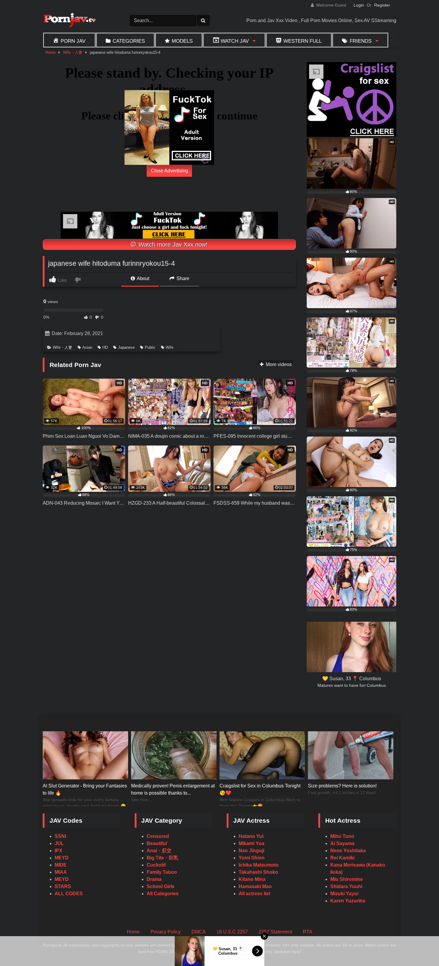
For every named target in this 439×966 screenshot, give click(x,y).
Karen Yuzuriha (347, 900)
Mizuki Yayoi (344, 893)
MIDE (61, 864)
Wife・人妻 (72, 52)
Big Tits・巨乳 (162, 857)
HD (105, 347)
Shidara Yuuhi (346, 886)
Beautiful (157, 843)
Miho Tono (342, 836)
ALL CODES (69, 893)
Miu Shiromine (346, 879)
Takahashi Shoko (258, 872)
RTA (307, 931)
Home (50, 52)
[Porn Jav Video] (69, 20)
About (142, 278)
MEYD (62, 857)
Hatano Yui (251, 836)
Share (182, 278)
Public (150, 347)
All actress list (254, 893)
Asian (87, 347)
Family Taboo (162, 872)
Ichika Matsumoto (259, 864)
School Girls (160, 886)
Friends (361, 41)
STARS (63, 886)
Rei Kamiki (342, 857)
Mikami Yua (251, 843)
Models (182, 41)
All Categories (163, 893)
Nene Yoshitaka (348, 850)
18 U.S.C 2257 (232, 931)
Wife (170, 347)
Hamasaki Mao (255, 886)
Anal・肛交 (159, 850)
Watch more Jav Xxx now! (172, 244)
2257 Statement (275, 931)
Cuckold (156, 864)
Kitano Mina (252, 879)
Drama (154, 879)
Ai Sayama (342, 843)
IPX (58, 850)
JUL (59, 843)
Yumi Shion (252, 857)
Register (382, 5)
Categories (129, 41)
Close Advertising (169, 170)
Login (359, 5)
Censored (158, 836)
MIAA (61, 872)
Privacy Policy (166, 931)
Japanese (126, 347)
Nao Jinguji (251, 850)
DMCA (198, 931)
